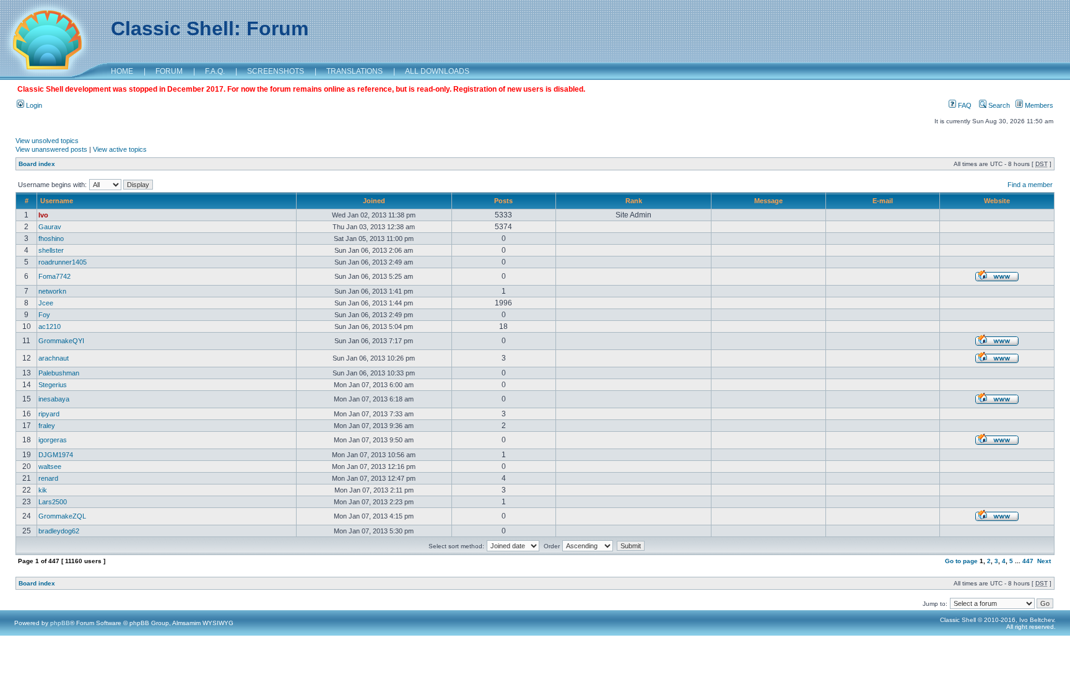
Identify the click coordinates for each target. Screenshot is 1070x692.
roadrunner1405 (62, 262)
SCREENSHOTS (275, 71)
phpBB (60, 623)
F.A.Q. (215, 71)
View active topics (120, 149)
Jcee (45, 303)
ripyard (48, 414)
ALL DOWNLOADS (437, 71)
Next (1044, 561)
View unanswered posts (51, 149)
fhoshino (51, 238)
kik (42, 490)
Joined (374, 200)
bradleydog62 (58, 531)
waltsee (49, 466)
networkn (52, 291)
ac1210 (49, 326)
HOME (122, 71)
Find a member (1030, 184)
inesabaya (53, 399)
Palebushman (58, 373)
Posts (503, 200)
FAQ (964, 105)
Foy (44, 314)
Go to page (961, 561)
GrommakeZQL (62, 516)
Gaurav (49, 226)
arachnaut (53, 358)
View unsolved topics (47, 140)
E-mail (882, 200)
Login (33, 105)
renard (48, 478)
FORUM (169, 71)
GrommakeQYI (61, 340)
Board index (37, 163)
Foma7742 (54, 276)
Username (56, 200)
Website (997, 200)
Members (1038, 105)
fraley (46, 425)
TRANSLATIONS (354, 71)
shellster (51, 250)
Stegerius (52, 384)
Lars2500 (52, 502)
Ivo (43, 215)
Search (998, 105)
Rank (633, 200)
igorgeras (52, 440)
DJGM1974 (55, 454)
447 (1027, 561)
